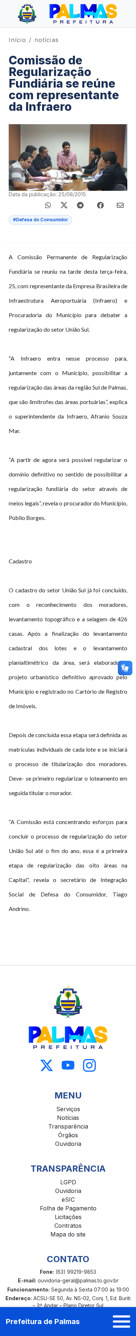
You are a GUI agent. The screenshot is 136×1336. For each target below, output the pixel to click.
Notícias (68, 1117)
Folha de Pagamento (68, 1208)
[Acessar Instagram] (89, 1065)
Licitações (68, 1217)
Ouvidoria (68, 1143)
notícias (46, 39)
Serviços (68, 1109)
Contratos (68, 1225)
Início (17, 39)
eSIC (68, 1199)
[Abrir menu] (121, 1321)
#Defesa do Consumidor (40, 219)
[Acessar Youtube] (68, 1065)
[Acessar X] (46, 1065)
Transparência (68, 1126)
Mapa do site (68, 1234)
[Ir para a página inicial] (68, 14)
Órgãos (68, 1135)
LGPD (68, 1182)
